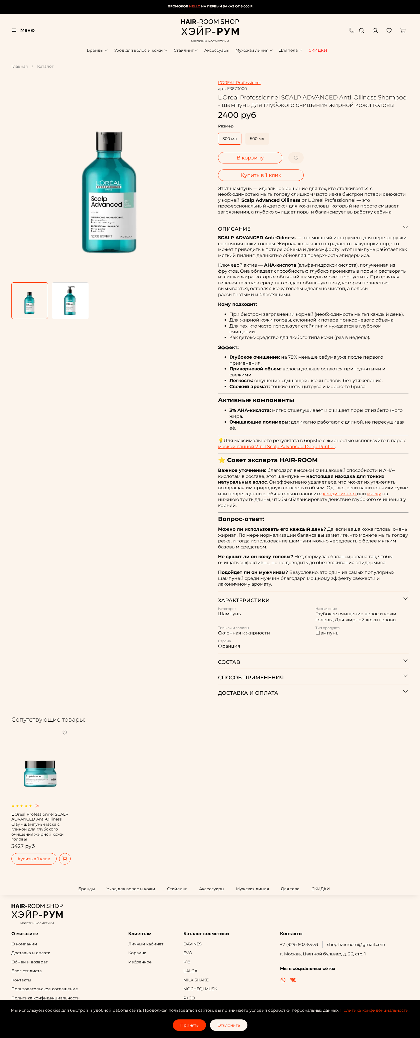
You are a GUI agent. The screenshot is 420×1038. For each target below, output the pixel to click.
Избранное (140, 962)
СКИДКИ (318, 50)
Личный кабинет (145, 944)
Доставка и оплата (30, 952)
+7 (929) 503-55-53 (299, 944)
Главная (19, 66)
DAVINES (192, 944)
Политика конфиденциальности (45, 998)
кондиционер (340, 493)
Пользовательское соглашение (44, 988)
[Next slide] (202, 179)
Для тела (288, 50)
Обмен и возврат (29, 962)
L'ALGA (190, 970)
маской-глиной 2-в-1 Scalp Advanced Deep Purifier (276, 446)
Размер (226, 126)
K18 (186, 962)
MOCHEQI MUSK (200, 988)
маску (374, 493)
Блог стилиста (26, 970)
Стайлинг (184, 50)
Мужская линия (251, 50)
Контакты (21, 980)
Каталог (45, 66)
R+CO (189, 998)
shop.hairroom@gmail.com (356, 944)
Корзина (137, 952)
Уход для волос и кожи (138, 50)
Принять (189, 1025)
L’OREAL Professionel (239, 82)
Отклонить (228, 1025)
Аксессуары (216, 50)
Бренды (95, 50)
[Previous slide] (19, 179)
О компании (24, 944)
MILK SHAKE (196, 980)
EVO (187, 952)
